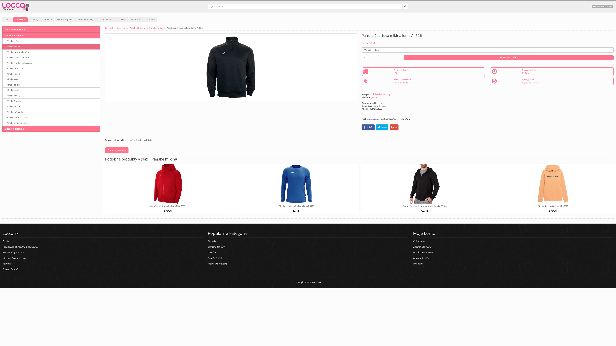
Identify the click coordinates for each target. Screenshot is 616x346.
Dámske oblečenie (15, 29)
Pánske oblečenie (137, 27)
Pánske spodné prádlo (17, 117)
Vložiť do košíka (510, 57)
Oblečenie (20, 19)
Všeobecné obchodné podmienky (20, 246)
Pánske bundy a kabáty (18, 52)
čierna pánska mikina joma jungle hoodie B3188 (425, 206)
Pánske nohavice (15, 68)
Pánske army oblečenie (18, 122)
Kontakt (6, 263)
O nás (5, 241)
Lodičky (212, 252)
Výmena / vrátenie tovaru (15, 258)
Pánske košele (13, 73)
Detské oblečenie (14, 128)
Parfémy (151, 19)
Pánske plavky (13, 95)
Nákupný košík (421, 258)
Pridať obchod (9, 269)
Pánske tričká (13, 41)
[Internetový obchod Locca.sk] (15, 6)
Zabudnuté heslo (422, 246)
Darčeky (122, 19)
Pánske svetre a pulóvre (18, 57)
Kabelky (34, 19)
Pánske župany (14, 101)
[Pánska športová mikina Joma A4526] (231, 67)
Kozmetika (136, 19)
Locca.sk (109, 27)
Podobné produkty (117, 149)
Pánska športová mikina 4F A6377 (553, 206)
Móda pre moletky (217, 263)
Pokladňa (418, 263)
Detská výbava (105, 19)
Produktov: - (603, 6)
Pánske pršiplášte (15, 112)
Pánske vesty (13, 90)
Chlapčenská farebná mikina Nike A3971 (168, 206)
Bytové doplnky (85, 19)
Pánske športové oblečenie (19, 63)
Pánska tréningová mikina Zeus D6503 (296, 206)
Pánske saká (12, 79)
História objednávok (423, 252)
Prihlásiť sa (419, 241)
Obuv (7, 19)
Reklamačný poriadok (13, 252)
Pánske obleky (13, 84)
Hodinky (48, 19)
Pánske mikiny (156, 27)
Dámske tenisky (216, 246)
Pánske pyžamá (14, 106)
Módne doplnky (65, 19)
